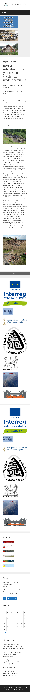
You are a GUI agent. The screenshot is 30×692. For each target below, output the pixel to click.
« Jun (5, 632)
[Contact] (15, 598)
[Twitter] (8, 598)
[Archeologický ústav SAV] (15, 5)
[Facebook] (4, 598)
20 (14, 623)
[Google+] (12, 598)
